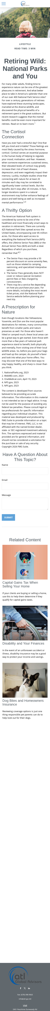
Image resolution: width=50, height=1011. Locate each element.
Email (5, 479)
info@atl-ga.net (25, 999)
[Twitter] (24, 988)
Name (5, 464)
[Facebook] (20, 988)
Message (6, 495)
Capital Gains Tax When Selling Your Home (20, 584)
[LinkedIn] (29, 988)
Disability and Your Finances (23, 643)
